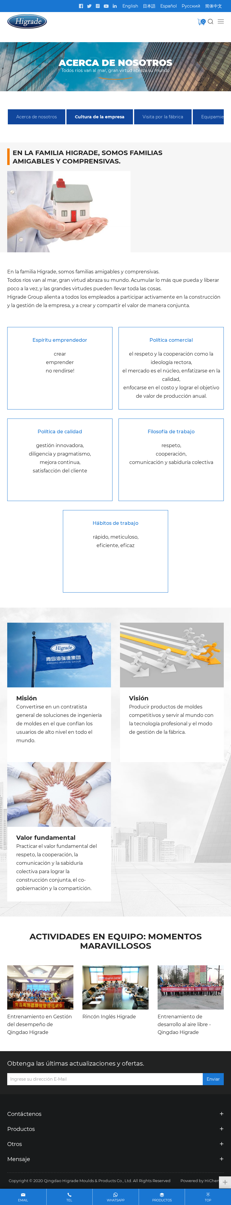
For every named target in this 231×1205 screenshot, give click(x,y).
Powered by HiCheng (201, 1180)
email (23, 1200)
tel (69, 1200)
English (130, 6)
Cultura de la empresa (100, 117)
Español (168, 6)
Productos (162, 1200)
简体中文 (213, 6)
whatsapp (116, 1200)
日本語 (149, 6)
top (208, 1200)
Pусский (191, 6)
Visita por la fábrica (163, 117)
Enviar (213, 1079)
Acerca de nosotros (36, 117)
